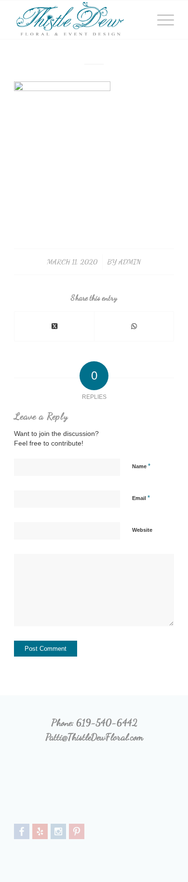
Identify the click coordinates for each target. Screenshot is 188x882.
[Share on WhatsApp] (134, 326)
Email (141, 497)
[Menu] (161, 19)
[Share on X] (54, 326)
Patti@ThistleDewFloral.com (94, 737)
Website (142, 530)
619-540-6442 (106, 722)
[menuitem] (161, 19)
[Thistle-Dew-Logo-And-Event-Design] (78, 19)
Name (141, 466)
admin (130, 261)
